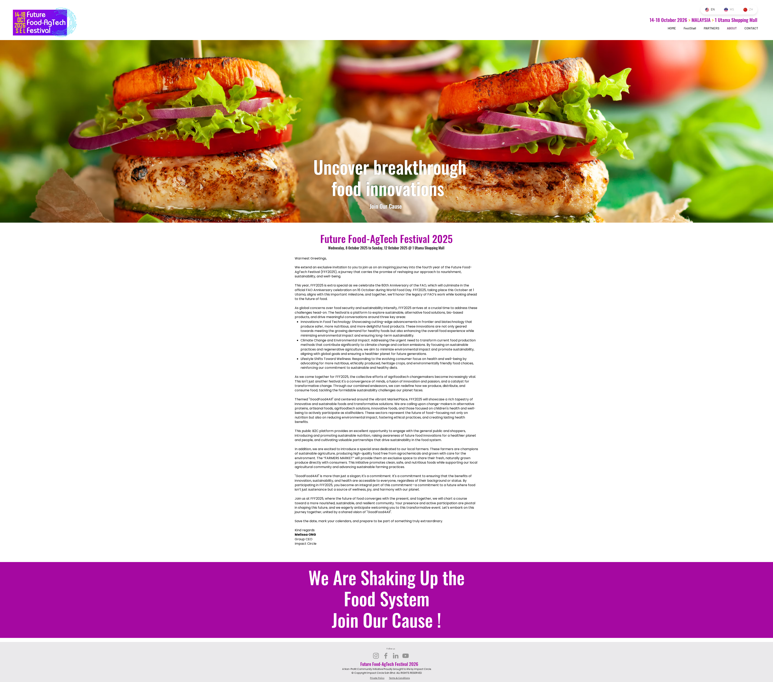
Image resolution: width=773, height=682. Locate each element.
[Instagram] (376, 656)
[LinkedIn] (396, 656)
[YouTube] (405, 656)
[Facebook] (386, 656)
